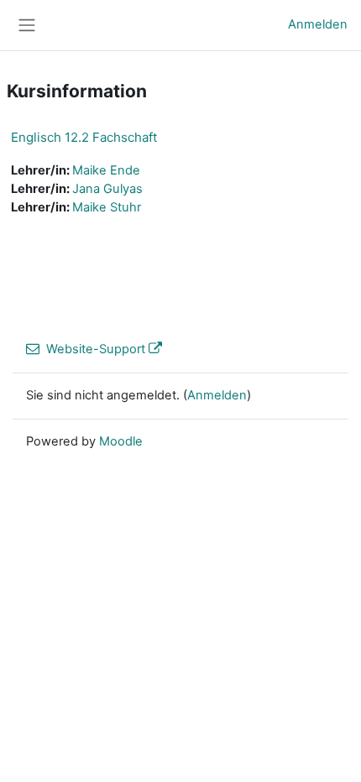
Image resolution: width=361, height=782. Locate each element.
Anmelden (318, 24)
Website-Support (95, 349)
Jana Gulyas (107, 188)
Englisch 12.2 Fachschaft (84, 137)
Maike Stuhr (106, 207)
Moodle (121, 441)
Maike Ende (106, 170)
